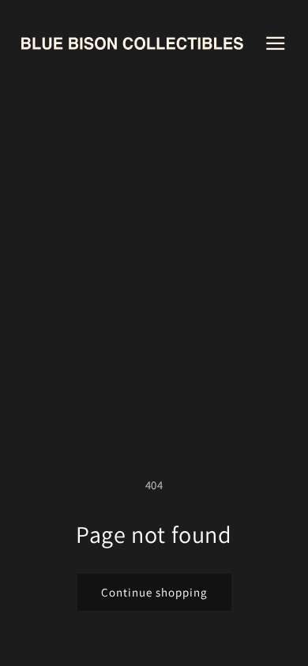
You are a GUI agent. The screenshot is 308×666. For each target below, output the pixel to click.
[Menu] (275, 43)
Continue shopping (154, 592)
